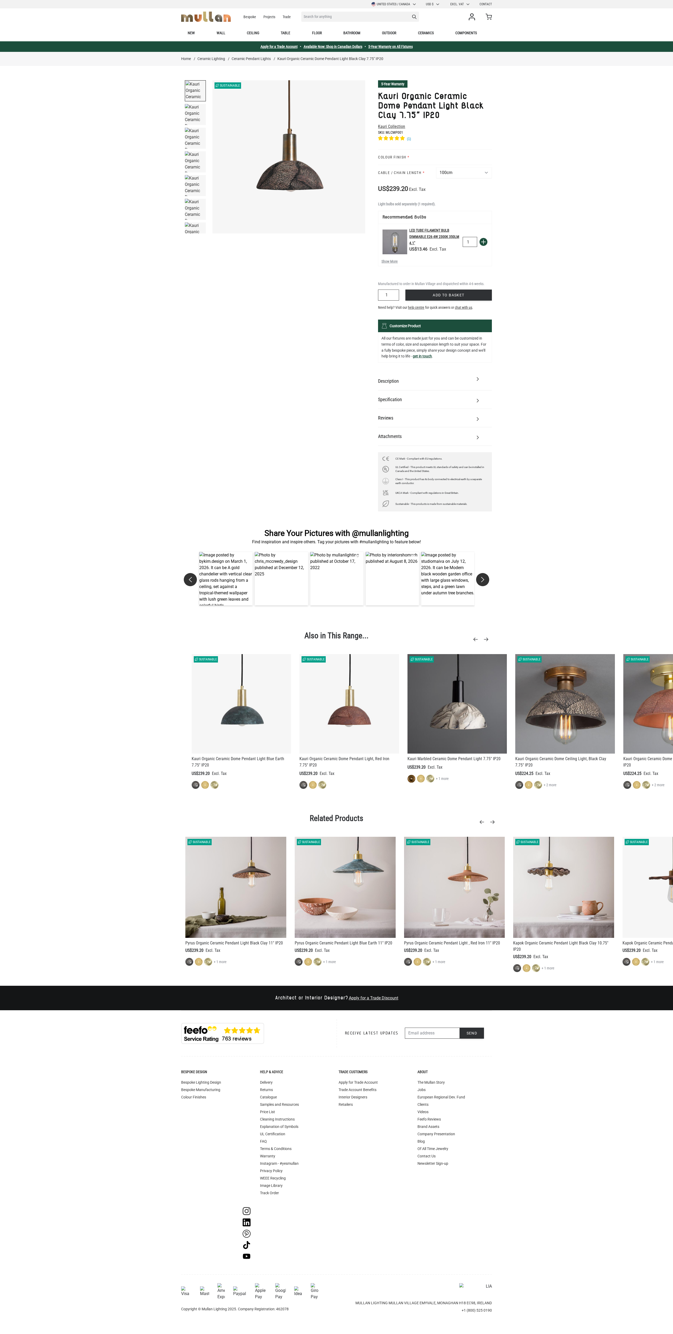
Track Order (269, 1193)
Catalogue (268, 1097)
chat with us (463, 307)
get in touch (422, 356)
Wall (221, 33)
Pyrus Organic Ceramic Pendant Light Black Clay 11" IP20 (234, 942)
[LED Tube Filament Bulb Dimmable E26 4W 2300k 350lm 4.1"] (395, 242)
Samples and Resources (279, 1104)
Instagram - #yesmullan (279, 1163)
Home (186, 59)
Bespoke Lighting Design (201, 1082)
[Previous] (477, 639)
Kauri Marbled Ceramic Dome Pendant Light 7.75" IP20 (454, 758)
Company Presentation (436, 1134)
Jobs (421, 1090)
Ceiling (253, 33)
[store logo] (206, 17)
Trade (287, 17)
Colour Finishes (193, 1097)
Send (472, 1033)
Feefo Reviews (429, 1119)
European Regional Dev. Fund (441, 1097)
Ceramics (426, 33)
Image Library (271, 1185)
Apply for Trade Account (358, 1082)
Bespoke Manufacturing (200, 1090)
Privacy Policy (271, 1171)
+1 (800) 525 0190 (477, 1310)
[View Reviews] (435, 139)
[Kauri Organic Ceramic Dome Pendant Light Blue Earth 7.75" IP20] (241, 704)
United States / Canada (393, 4)
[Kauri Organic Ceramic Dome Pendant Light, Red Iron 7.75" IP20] (349, 704)
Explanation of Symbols (279, 1126)
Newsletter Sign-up (432, 1163)
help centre (416, 307)
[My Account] (473, 17)
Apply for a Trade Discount (373, 998)
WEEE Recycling (273, 1178)
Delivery (266, 1082)
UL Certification (272, 1134)
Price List (267, 1112)
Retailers (346, 1104)
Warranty (267, 1156)
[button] (226, 578)
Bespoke (249, 17)
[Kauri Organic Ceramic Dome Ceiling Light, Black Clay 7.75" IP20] (565, 704)
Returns (266, 1090)
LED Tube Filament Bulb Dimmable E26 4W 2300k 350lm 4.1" (434, 236)
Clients (423, 1104)
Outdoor (389, 33)
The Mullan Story (431, 1082)
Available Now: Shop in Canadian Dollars (333, 46)
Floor (317, 33)
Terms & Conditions (276, 1149)
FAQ (263, 1141)
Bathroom (351, 33)
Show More (389, 261)
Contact (486, 4)
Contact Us (426, 1156)
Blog (421, 1141)
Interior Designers (353, 1097)
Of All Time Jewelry (432, 1149)
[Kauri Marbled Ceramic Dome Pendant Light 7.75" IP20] (457, 704)
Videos (423, 1112)
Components (466, 33)
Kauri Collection (391, 126)
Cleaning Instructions (277, 1119)
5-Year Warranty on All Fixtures (390, 46)
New (191, 33)
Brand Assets (428, 1126)
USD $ (430, 4)
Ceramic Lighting (211, 59)
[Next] (487, 639)
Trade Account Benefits (357, 1090)
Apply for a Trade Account (279, 46)
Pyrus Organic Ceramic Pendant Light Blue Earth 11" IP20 (343, 942)
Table (285, 33)
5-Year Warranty (392, 84)
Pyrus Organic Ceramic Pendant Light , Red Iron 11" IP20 (452, 942)
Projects (269, 17)
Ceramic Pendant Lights (251, 59)
